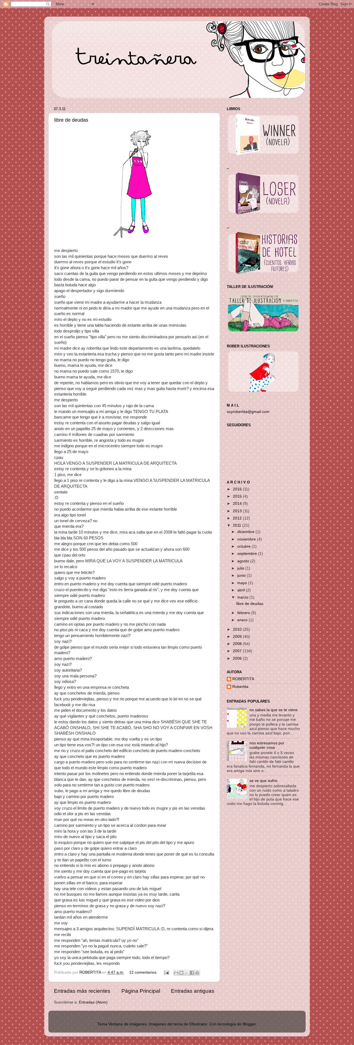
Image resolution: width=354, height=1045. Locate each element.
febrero (244, 613)
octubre (244, 546)
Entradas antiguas (192, 991)
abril (241, 590)
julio (241, 568)
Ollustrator (198, 1024)
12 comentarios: (143, 972)
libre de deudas (71, 120)
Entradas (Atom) (93, 1002)
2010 (238, 629)
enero (243, 620)
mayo (242, 583)
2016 (238, 489)
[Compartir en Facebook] (192, 973)
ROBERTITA (243, 679)
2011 (237, 525)
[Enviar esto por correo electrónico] (176, 973)
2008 (238, 644)
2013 (238, 511)
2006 (238, 658)
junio (242, 575)
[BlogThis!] (181, 973)
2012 (238, 518)
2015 (238, 496)
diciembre (246, 532)
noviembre (247, 539)
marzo (243, 597)
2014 (238, 503)
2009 (238, 637)
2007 (238, 651)
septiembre (247, 554)
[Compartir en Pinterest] (197, 973)
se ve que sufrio (263, 781)
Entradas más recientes (82, 991)
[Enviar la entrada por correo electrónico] (166, 972)
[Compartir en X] (186, 973)
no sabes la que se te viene (273, 710)
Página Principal (140, 991)
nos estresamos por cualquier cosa (266, 745)
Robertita (240, 687)
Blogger (249, 1024)
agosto (243, 561)
